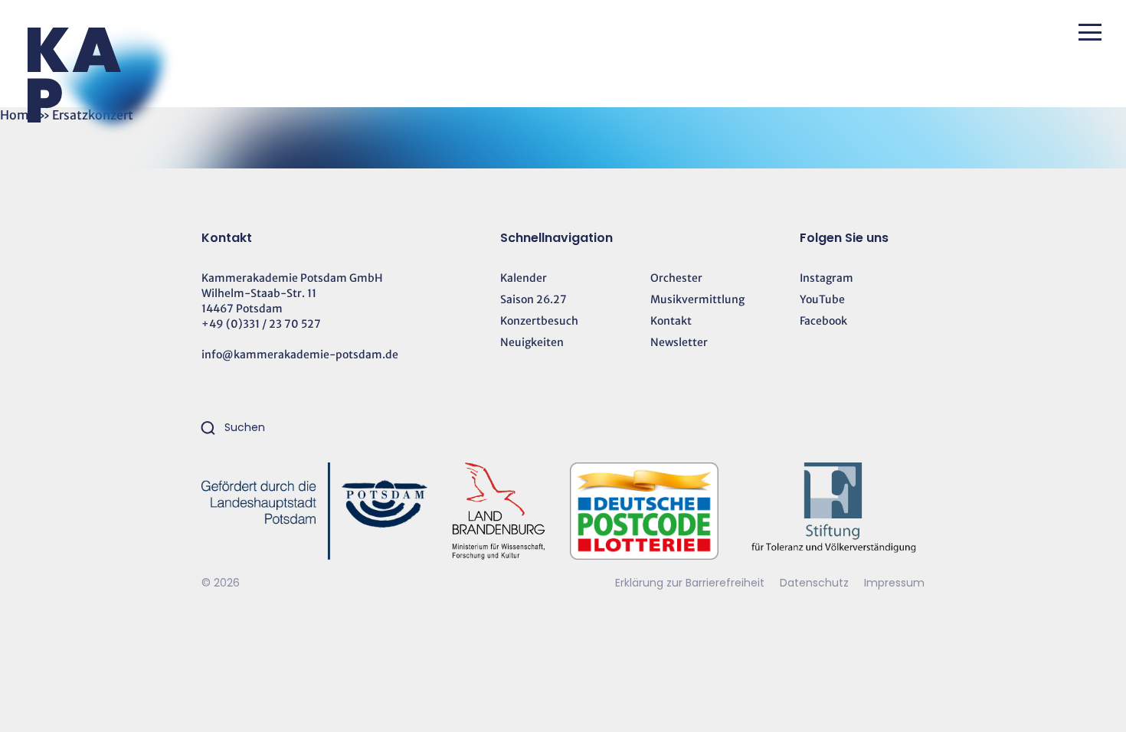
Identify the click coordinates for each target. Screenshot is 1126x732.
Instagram (826, 278)
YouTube (822, 299)
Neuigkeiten (532, 342)
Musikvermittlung (697, 299)
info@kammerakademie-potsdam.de (299, 354)
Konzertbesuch (539, 321)
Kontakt (671, 321)
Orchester (676, 278)
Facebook (823, 321)
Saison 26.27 (533, 299)
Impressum (894, 582)
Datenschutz (816, 582)
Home (18, 115)
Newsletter (679, 342)
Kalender (523, 278)
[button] (1090, 32)
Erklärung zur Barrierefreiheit (689, 582)
